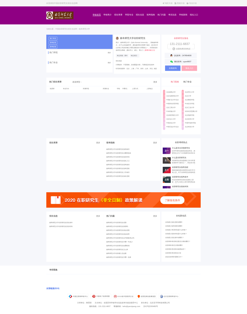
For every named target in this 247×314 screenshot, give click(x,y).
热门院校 (175, 82)
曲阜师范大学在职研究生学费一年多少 (119, 242)
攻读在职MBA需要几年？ (174, 257)
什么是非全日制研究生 (181, 148)
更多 (109, 53)
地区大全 (169, 3)
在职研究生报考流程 (180, 167)
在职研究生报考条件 (180, 177)
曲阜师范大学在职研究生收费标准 (118, 246)
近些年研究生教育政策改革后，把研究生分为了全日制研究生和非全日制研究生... (183, 153)
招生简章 (118, 15)
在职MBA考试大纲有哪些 (174, 245)
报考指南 (151, 15)
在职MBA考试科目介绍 (173, 253)
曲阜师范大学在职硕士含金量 (116, 253)
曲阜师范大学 (84, 29)
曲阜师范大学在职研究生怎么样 (117, 249)
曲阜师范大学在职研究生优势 (116, 222)
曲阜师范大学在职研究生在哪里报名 (118, 153)
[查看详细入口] (150, 50)
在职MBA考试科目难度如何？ (175, 249)
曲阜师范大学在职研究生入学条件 (118, 172)
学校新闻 (183, 15)
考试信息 (172, 15)
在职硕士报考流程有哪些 (173, 226)
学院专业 (129, 15)
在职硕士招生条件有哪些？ (174, 237)
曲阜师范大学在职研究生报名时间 (118, 157)
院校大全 (181, 3)
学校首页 (97, 15)
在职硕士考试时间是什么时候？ (176, 230)
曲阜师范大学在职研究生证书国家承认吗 (120, 238)
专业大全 (193, 3)
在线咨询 (173, 68)
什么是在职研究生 (179, 158)
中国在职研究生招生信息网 (66, 29)
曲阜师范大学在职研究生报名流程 (118, 176)
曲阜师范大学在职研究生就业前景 (118, 234)
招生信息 (140, 15)
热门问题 (161, 15)
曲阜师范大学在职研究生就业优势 (118, 230)
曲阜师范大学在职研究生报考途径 (118, 165)
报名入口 (194, 15)
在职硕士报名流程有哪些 (173, 222)
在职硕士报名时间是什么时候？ (176, 234)
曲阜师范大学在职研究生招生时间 (61, 226)
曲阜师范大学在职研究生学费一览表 (118, 257)
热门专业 (187, 82)
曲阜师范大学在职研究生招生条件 (61, 222)
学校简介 (107, 15)
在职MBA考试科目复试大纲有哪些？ (177, 241)
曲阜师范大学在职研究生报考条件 (118, 149)
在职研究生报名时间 (180, 186)
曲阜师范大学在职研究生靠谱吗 (117, 226)
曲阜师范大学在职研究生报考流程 (118, 168)
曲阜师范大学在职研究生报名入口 (118, 161)
